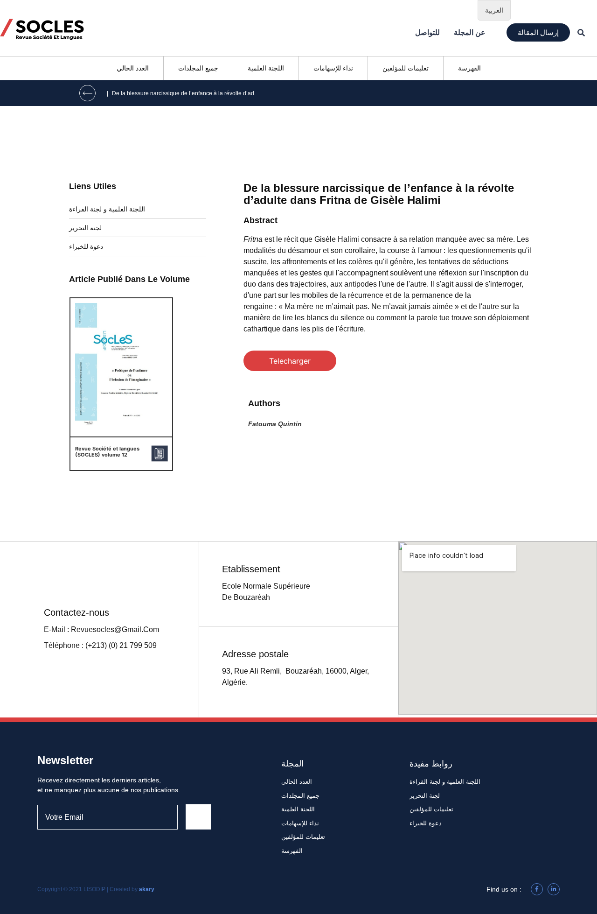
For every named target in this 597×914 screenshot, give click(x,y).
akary (146, 889)
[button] (538, 32)
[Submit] (198, 817)
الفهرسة (469, 68)
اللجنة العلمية (266, 68)
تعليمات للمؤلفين (405, 68)
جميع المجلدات (198, 68)
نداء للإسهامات (333, 68)
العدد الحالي (133, 68)
